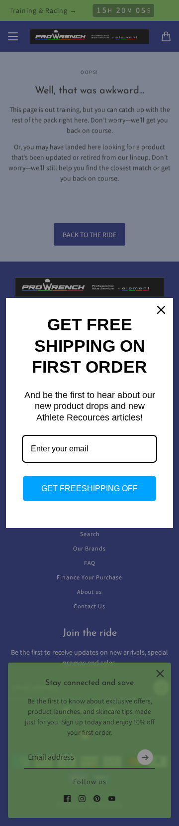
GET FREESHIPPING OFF (89, 488)
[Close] (161, 310)
